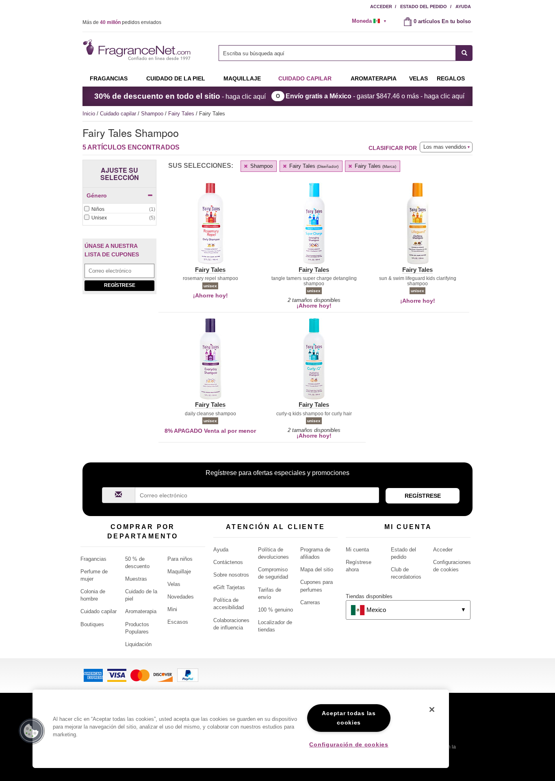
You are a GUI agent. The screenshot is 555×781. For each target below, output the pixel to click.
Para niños (180, 559)
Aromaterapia (140, 611)
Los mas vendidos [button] (444, 147)
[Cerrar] (432, 709)
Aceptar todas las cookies (348, 718)
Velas (173, 584)
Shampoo (153, 114)
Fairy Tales (182, 114)
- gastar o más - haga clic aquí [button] (375, 96)
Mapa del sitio (316, 569)
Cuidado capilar (305, 78)
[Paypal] (187, 674)
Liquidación (138, 644)
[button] (210, 228)
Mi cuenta (357, 550)
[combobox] (346, 53)
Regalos (451, 78)
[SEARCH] (464, 53)
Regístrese (119, 285)
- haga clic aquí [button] (180, 96)
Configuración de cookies (348, 744)
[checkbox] (119, 209)
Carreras (310, 602)
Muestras (136, 579)
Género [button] (97, 195)
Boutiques (92, 624)
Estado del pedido (423, 6)
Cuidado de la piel (175, 78)
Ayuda (463, 6)
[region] (241, 729)
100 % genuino (275, 610)
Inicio (88, 114)
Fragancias (109, 78)
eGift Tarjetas (229, 587)
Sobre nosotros (231, 575)
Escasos (177, 622)
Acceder (381, 6)
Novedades (180, 597)
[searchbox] (337, 53)
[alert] (372, 21)
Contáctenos (228, 562)
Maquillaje (242, 78)
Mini (172, 609)
